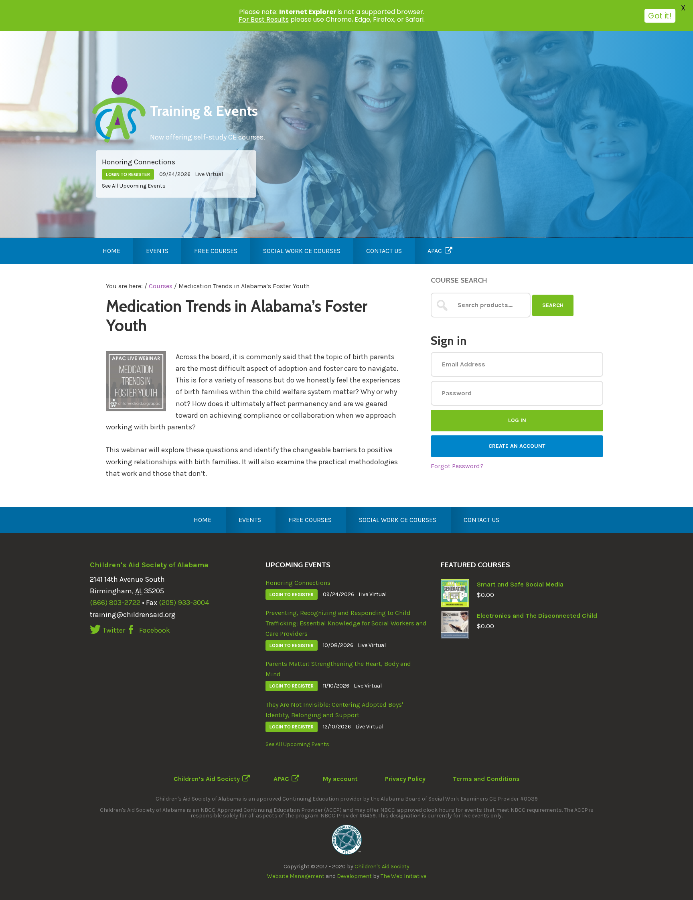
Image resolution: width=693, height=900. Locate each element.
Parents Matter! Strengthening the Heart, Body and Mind (338, 669)
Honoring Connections (138, 162)
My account (340, 779)
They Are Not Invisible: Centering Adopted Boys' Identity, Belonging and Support (334, 710)
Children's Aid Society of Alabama (149, 564)
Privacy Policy (405, 779)
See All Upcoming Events (134, 185)
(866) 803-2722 (115, 602)
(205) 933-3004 (184, 602)
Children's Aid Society (382, 866)
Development (354, 876)
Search (552, 305)
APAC (281, 779)
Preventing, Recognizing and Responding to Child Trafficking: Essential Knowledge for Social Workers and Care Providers (346, 623)
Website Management (295, 876)
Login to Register (128, 174)
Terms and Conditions (486, 779)
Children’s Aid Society (207, 779)
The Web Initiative (403, 876)
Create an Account (516, 446)
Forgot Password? (457, 466)
